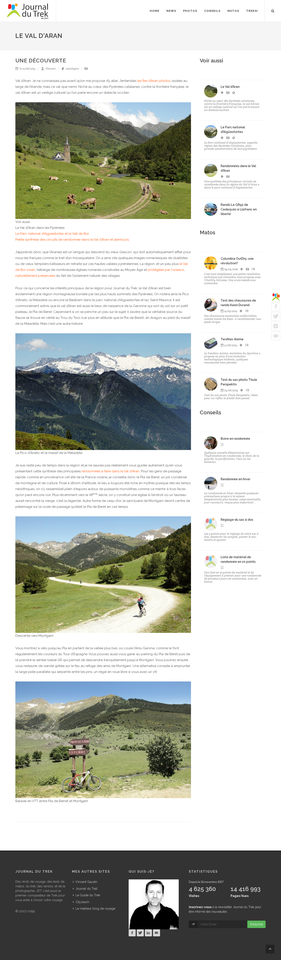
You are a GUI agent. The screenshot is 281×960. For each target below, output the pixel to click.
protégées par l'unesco (166, 270)
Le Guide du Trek (88, 895)
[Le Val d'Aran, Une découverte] (210, 91)
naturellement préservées (35, 276)
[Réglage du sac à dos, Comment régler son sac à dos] (210, 524)
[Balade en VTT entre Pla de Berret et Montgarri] (103, 739)
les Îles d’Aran (147, 81)
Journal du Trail (86, 888)
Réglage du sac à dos (237, 519)
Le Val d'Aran (230, 86)
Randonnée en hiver (235, 479)
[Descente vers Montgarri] (103, 574)
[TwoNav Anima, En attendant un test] (210, 343)
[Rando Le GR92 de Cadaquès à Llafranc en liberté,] (210, 209)
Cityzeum (82, 902)
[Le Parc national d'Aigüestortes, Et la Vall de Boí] (210, 131)
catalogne (72, 69)
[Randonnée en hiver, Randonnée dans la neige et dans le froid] (210, 483)
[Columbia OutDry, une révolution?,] (210, 263)
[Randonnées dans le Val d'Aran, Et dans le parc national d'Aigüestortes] (210, 170)
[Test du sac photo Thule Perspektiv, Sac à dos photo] (210, 384)
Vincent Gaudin (86, 882)
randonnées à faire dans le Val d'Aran (110, 471)
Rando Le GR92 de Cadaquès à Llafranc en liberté (239, 209)
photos (164, 81)
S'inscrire (256, 924)
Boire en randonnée (235, 438)
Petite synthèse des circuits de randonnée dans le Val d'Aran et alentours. (72, 240)
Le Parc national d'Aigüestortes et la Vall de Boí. (52, 234)
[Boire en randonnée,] (210, 443)
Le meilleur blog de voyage (95, 908)
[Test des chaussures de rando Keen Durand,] (210, 304)
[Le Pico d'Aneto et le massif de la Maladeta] (103, 391)
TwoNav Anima (232, 339)
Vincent (50, 69)
